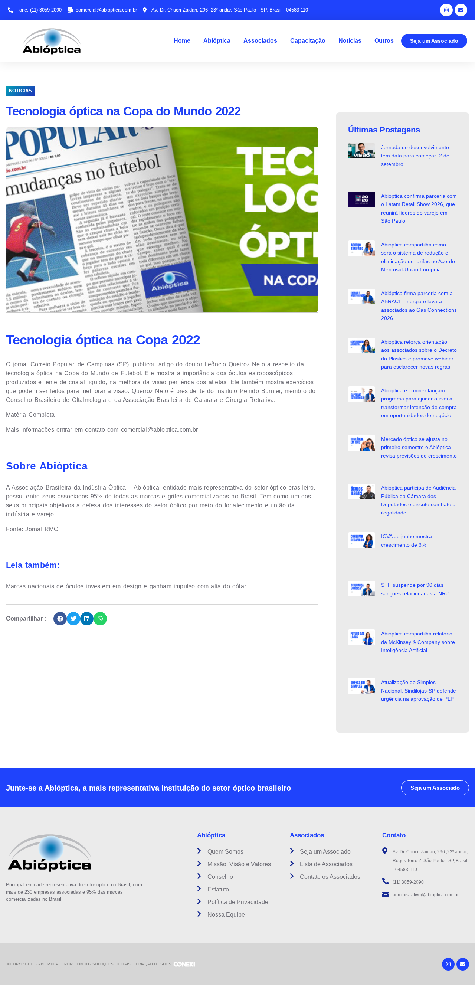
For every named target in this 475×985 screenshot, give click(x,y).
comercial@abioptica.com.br (159, 429)
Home (182, 40)
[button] (60, 618)
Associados (260, 40)
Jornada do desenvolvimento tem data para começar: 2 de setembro (415, 155)
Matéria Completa (30, 415)
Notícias (349, 40)
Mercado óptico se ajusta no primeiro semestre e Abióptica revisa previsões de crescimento (419, 447)
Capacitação (307, 40)
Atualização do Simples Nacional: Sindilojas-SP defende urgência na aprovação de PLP (418, 690)
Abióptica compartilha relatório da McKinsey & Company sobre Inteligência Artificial (418, 642)
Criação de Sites (153, 964)
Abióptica (216, 40)
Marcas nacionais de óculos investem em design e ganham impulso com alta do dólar (126, 586)
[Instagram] (446, 10)
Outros (384, 40)
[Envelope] (461, 10)
